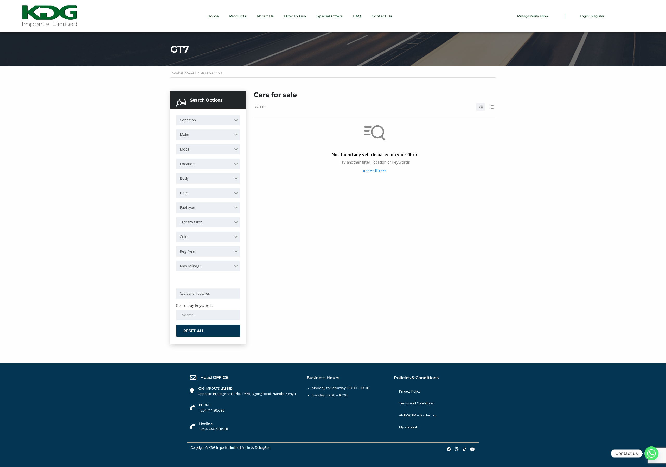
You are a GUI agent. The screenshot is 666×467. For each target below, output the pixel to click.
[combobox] (208, 120)
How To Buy (295, 16)
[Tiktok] (464, 449)
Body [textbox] (184, 178)
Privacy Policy (409, 391)
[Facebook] (449, 449)
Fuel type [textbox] (187, 207)
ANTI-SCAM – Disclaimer (417, 415)
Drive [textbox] (184, 192)
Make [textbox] (184, 134)
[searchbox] (209, 293)
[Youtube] (472, 449)
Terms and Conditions (416, 403)
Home (213, 16)
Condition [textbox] (188, 119)
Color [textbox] (184, 236)
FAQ (357, 16)
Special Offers (330, 16)
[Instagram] (456, 449)
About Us (265, 16)
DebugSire (262, 448)
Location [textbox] (187, 163)
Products (237, 16)
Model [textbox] (185, 149)
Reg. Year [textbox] (188, 251)
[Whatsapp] (651, 453)
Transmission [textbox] (191, 222)
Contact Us (382, 16)
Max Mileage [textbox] (190, 265)
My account (408, 427)
